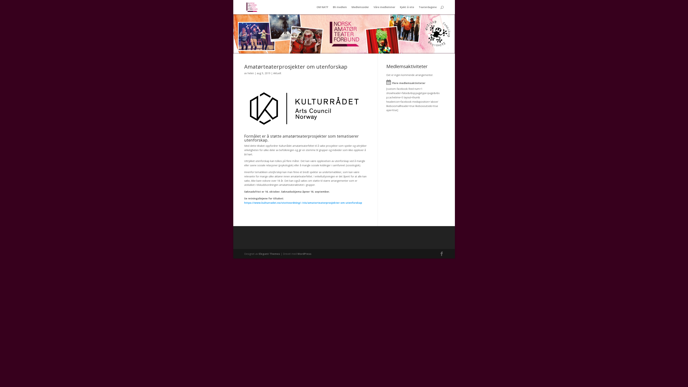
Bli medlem (340, 7)
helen (251, 73)
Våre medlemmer (384, 7)
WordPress (304, 253)
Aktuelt (277, 73)
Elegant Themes (269, 253)
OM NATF (322, 7)
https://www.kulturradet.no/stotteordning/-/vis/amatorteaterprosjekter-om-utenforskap (303, 202)
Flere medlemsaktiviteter (408, 83)
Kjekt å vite (407, 7)
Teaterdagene (428, 7)
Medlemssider (360, 7)
